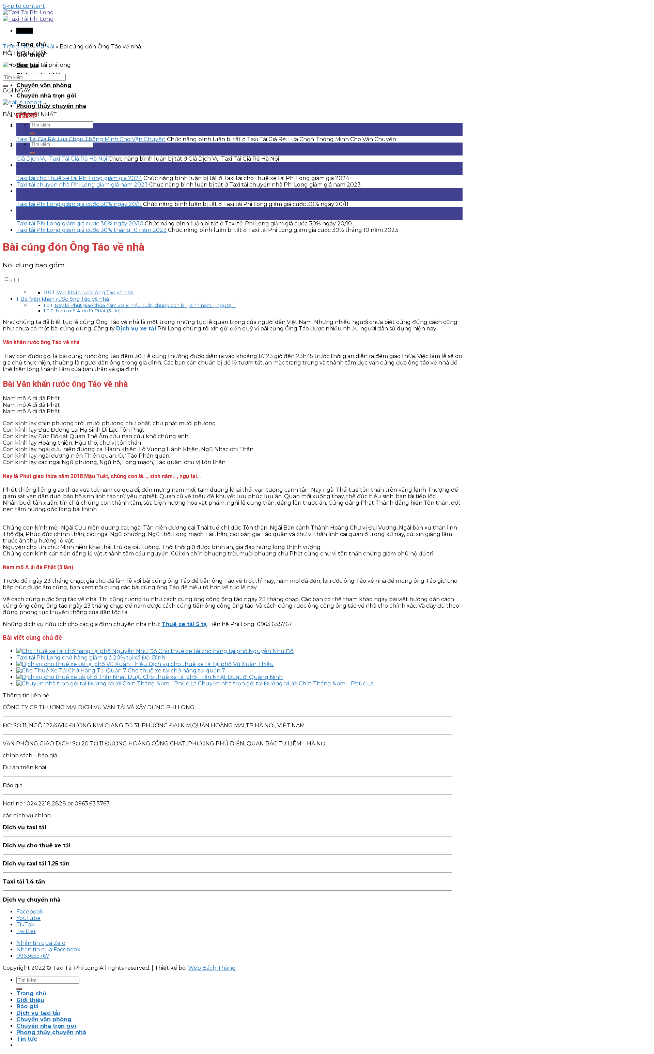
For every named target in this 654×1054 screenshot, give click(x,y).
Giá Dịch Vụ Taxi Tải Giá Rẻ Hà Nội (61, 158)
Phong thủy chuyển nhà (51, 106)
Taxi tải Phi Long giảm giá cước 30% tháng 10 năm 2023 (91, 230)
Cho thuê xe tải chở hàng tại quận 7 (176, 670)
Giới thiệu (30, 1000)
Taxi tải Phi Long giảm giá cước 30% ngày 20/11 (79, 204)
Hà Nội (45, 46)
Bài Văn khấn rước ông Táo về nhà (64, 299)
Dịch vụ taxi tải (38, 1013)
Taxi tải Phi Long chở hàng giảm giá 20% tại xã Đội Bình (90, 657)
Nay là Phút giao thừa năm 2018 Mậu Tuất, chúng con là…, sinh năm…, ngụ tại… (145, 305)
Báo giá (27, 1006)
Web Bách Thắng (212, 968)
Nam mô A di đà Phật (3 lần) (88, 310)
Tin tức (26, 1039)
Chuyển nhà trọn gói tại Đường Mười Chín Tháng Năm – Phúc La (285, 683)
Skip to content (24, 6)
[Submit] (32, 134)
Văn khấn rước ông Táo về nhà (95, 293)
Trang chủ (17, 46)
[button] (11, 280)
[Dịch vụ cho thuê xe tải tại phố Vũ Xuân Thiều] (82, 664)
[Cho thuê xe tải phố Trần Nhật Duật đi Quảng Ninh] (79, 677)
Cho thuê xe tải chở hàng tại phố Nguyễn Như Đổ (226, 651)
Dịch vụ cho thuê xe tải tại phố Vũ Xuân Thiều (211, 664)
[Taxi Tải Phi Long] (28, 15)
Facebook (29, 911)
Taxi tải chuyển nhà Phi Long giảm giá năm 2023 (82, 184)
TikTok (25, 924)
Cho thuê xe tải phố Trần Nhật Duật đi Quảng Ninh (213, 677)
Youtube (28, 918)
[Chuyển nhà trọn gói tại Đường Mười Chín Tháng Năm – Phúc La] (107, 683)
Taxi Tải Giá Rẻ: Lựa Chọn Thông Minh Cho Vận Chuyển (91, 139)
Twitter (26, 931)
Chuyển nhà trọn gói (46, 95)
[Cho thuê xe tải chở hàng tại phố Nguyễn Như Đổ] (87, 651)
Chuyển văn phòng (44, 85)
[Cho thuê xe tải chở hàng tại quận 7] (72, 670)
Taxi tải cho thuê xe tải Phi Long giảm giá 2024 (79, 178)
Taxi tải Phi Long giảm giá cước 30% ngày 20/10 (79, 223)
